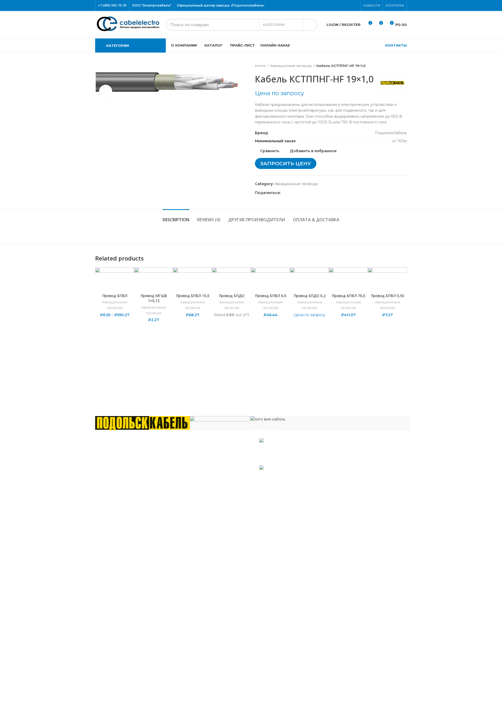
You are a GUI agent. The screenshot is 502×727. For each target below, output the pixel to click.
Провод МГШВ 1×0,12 (153, 298)
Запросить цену (285, 163)
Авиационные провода (291, 66)
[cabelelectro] (220, 420)
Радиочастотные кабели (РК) (127, 644)
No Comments (294, 460)
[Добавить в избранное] (402, 276)
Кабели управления (118, 696)
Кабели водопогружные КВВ (127, 538)
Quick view (402, 299)
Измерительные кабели (122, 562)
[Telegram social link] (309, 192)
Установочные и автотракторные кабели (138, 704)
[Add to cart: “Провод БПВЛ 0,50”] (402, 288)
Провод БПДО (231, 295)
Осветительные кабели (122, 636)
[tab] (176, 217)
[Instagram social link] (343, 5)
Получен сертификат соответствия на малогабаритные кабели (307, 450)
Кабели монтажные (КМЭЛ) (126, 613)
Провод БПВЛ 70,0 (348, 295)
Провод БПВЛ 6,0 (270, 295)
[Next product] (404, 66)
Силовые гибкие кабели (122, 680)
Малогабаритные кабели (123, 577)
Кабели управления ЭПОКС (126, 546)
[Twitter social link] (337, 5)
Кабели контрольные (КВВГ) (126, 569)
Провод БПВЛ (114, 295)
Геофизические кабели (121, 554)
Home (260, 66)
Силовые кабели (115, 652)
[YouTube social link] (349, 5)
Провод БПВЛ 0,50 (387, 295)
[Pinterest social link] (355, 5)
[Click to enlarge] (105, 91)
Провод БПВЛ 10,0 (192, 295)
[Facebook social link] (331, 5)
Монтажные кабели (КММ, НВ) (129, 606)
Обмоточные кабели (119, 629)
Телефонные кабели (119, 688)
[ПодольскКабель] (142, 423)
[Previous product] (393, 66)
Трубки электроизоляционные (128, 711)
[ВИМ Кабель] (267, 419)
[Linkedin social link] (303, 192)
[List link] (171, 465)
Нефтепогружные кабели (124, 621)
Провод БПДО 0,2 (310, 295)
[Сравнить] (114, 284)
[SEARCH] (310, 25)
